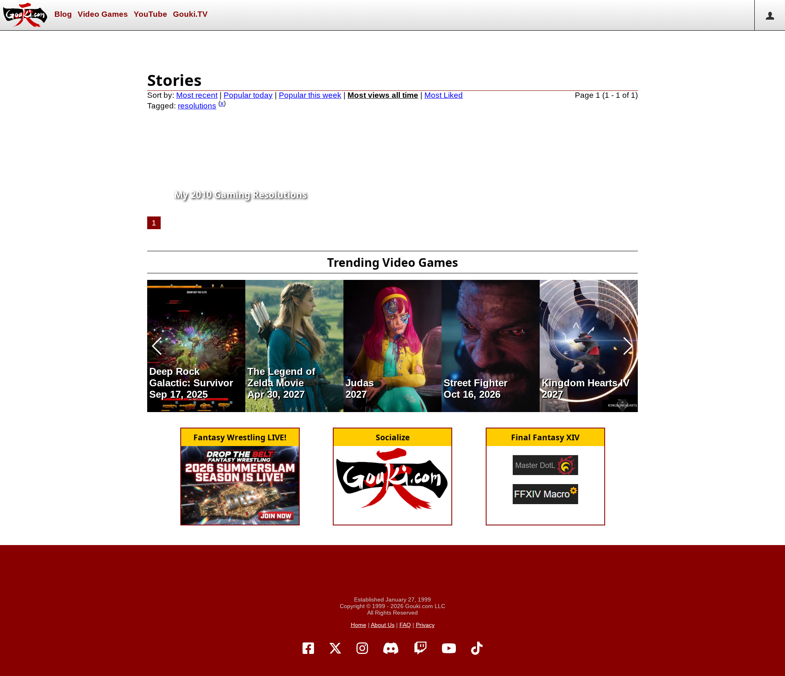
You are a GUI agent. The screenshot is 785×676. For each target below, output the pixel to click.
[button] (156, 346)
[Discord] (391, 648)
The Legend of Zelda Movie (281, 377)
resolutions (197, 105)
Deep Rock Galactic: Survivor (191, 377)
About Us (383, 625)
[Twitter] (335, 648)
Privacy (425, 625)
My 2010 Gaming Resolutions (240, 194)
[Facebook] (308, 648)
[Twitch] (420, 648)
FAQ (405, 625)
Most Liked (443, 95)
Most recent (197, 95)
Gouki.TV (190, 14)
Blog (63, 14)
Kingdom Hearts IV (586, 382)
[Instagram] (362, 648)
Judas (359, 382)
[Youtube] (449, 648)
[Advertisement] (392, 49)
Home (358, 625)
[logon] (769, 15)
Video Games (103, 14)
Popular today (248, 95)
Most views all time (383, 95)
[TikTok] (476, 648)
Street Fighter (475, 382)
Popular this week (310, 95)
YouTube (150, 14)
